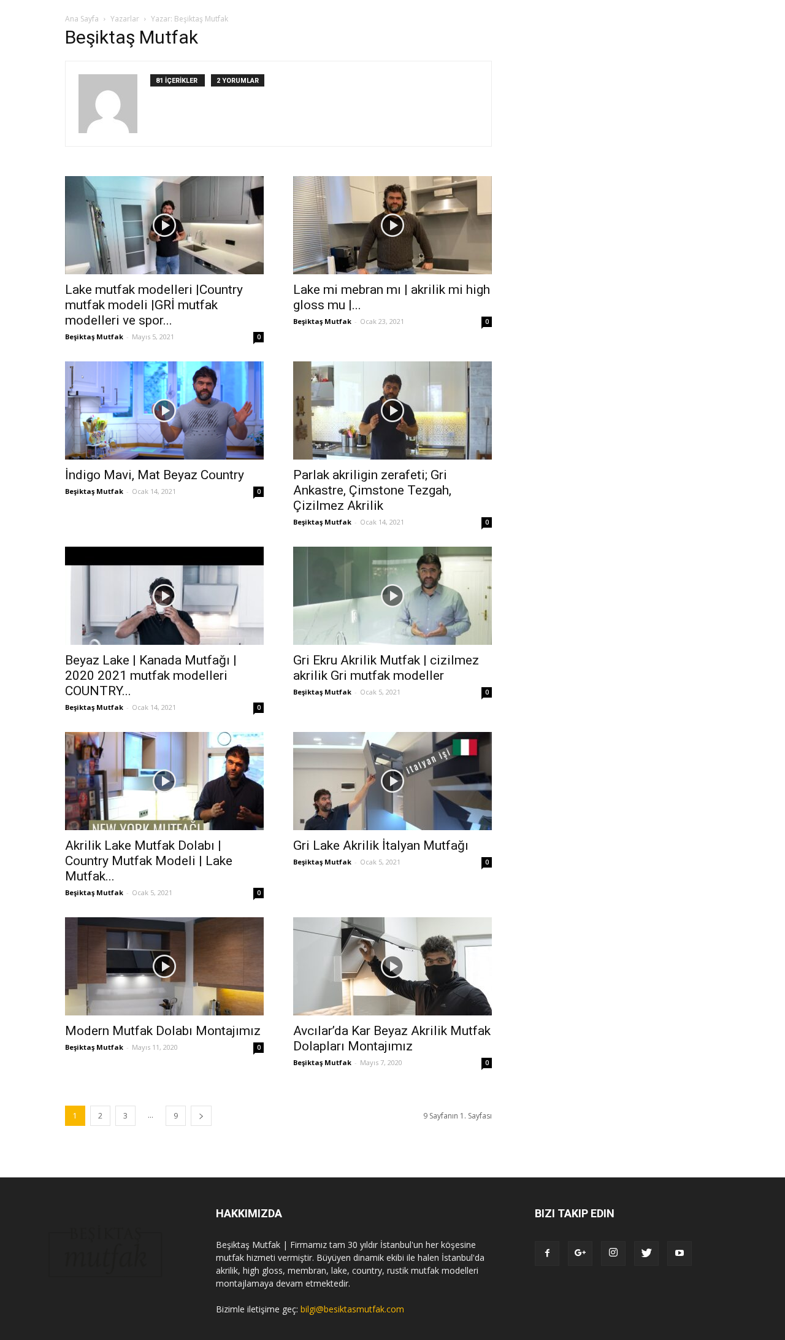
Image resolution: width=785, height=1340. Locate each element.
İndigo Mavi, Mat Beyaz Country (154, 475)
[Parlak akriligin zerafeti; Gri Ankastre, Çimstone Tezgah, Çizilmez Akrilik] (392, 410)
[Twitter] (646, 1253)
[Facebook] (547, 1253)
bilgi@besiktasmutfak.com (352, 1309)
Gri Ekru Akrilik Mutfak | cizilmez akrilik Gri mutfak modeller (386, 668)
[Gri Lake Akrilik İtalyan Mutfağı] (392, 781)
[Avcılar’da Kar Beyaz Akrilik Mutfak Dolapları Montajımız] (392, 966)
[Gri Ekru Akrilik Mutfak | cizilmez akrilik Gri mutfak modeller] (392, 596)
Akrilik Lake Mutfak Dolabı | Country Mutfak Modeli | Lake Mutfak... (148, 861)
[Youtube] (679, 1253)
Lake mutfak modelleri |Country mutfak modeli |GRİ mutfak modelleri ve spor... (154, 305)
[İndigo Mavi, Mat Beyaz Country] (164, 410)
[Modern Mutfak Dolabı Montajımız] (164, 966)
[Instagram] (613, 1253)
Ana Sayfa (82, 18)
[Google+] (580, 1253)
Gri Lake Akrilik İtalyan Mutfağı (381, 845)
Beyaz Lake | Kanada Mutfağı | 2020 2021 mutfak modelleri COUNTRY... (151, 675)
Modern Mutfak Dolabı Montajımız (163, 1030)
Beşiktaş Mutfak (94, 336)
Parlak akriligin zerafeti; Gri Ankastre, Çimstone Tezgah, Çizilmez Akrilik (372, 490)
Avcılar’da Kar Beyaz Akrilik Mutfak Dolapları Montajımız (392, 1038)
